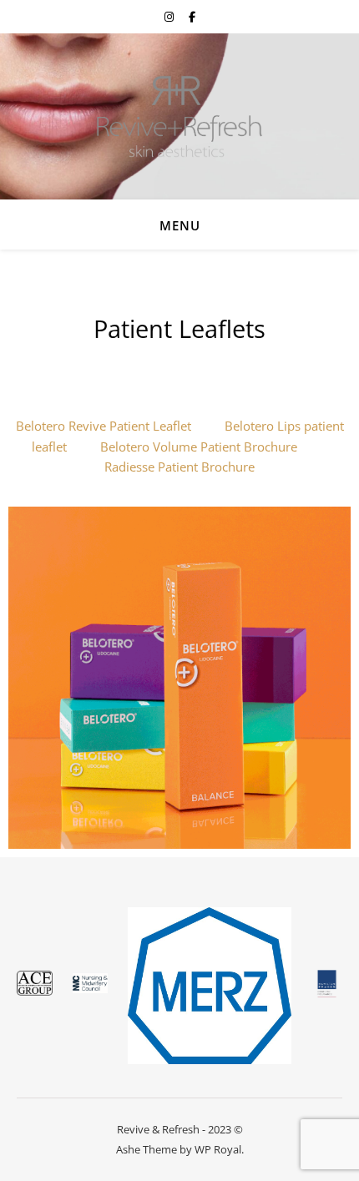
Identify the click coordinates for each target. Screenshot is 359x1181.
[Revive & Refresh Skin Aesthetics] (179, 116)
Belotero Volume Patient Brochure (198, 446)
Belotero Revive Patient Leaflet (103, 425)
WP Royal (218, 1149)
